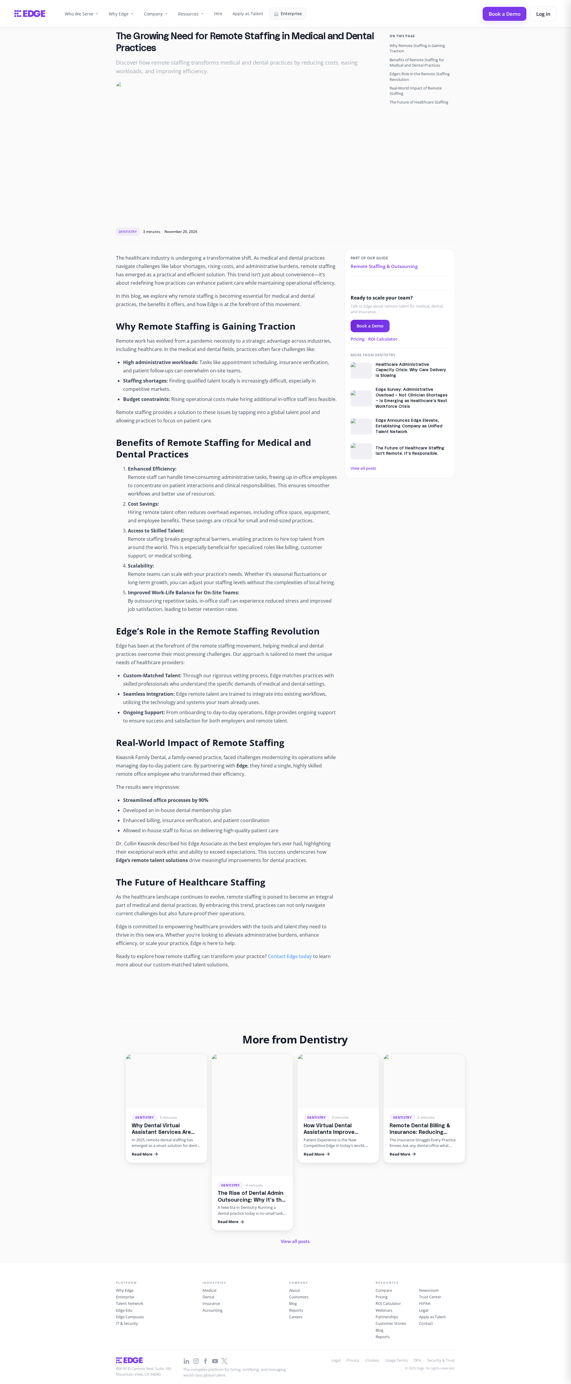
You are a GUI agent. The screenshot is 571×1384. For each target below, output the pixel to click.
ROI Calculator (382, 339)
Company (153, 14)
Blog (293, 1303)
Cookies (372, 1360)
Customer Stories (391, 1323)
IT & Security (127, 1323)
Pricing (358, 339)
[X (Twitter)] (224, 1361)
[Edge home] (29, 13)
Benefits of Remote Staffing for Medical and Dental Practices (417, 62)
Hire (218, 13)
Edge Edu (124, 1310)
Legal (423, 1310)
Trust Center (430, 1297)
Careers (295, 1316)
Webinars (384, 1310)
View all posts (363, 468)
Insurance (211, 1303)
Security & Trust (441, 1360)
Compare (384, 1290)
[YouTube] (215, 1361)
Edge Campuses (130, 1316)
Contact (426, 1323)
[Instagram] (196, 1361)
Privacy (352, 1360)
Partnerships (387, 1316)
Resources (188, 14)
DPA (417, 1360)
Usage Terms (396, 1360)
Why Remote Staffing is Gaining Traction (417, 48)
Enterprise (291, 13)
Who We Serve (79, 14)
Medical (209, 1290)
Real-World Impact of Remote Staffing (416, 90)
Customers (298, 1297)
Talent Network (129, 1303)
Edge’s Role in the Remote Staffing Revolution (420, 76)
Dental (208, 1297)
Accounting (212, 1310)
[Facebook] (205, 1361)
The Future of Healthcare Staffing (419, 102)
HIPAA (424, 1303)
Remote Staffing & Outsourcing (384, 266)
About (294, 1290)
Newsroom (429, 1290)
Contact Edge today (290, 956)
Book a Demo (504, 13)
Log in (543, 13)
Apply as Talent (248, 13)
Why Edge (118, 14)
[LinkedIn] (186, 1361)
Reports (296, 1310)
